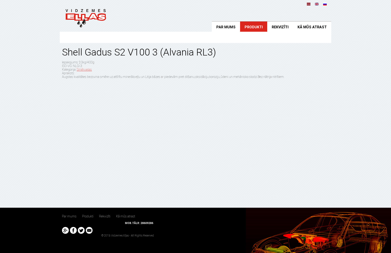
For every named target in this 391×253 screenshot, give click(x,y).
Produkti (254, 27)
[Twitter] (81, 230)
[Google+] (65, 230)
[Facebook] (73, 230)
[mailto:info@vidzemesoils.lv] (89, 230)
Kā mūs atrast (312, 27)
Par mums (226, 27)
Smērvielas (84, 69)
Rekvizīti (280, 27)
